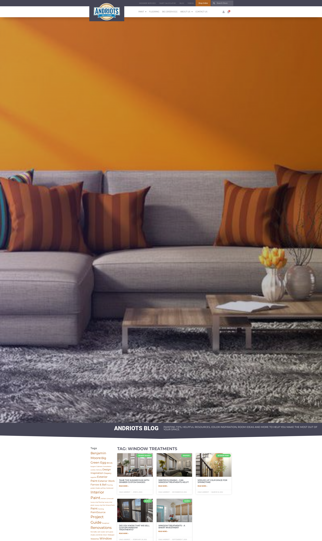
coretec (93, 470)
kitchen (103, 498)
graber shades (95, 488)
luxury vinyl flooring (97, 502)
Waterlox (95, 539)
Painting (101, 509)
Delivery (99, 470)
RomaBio (94, 532)
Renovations (101, 528)
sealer (103, 532)
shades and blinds (97, 535)
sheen (105, 535)
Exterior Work (106, 481)
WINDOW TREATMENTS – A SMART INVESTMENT (171, 526)
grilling (103, 488)
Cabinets (99, 466)
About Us (185, 11)
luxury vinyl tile (100, 505)
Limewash (110, 498)
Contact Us (201, 11)
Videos (191, 3)
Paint (141, 11)
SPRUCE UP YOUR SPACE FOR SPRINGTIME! (212, 481)
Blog (182, 3)
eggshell (94, 477)
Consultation (107, 466)
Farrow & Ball (98, 484)
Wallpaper (111, 535)
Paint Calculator (167, 3)
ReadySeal (105, 523)
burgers (93, 466)
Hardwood (109, 488)
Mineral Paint (110, 505)
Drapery (107, 473)
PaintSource (98, 512)
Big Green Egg (169, 11)
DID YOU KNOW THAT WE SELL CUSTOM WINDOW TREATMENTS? (134, 527)
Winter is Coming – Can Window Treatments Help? (173, 481)
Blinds (109, 463)
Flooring (154, 11)
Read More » (124, 486)
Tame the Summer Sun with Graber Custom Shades (134, 481)
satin (99, 532)
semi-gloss (109, 532)
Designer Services (147, 3)
